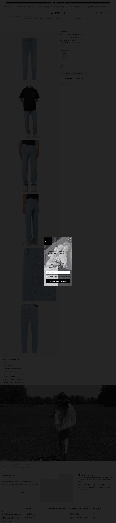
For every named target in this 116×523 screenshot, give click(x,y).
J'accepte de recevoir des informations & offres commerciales (58, 277)
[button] (69, 239)
